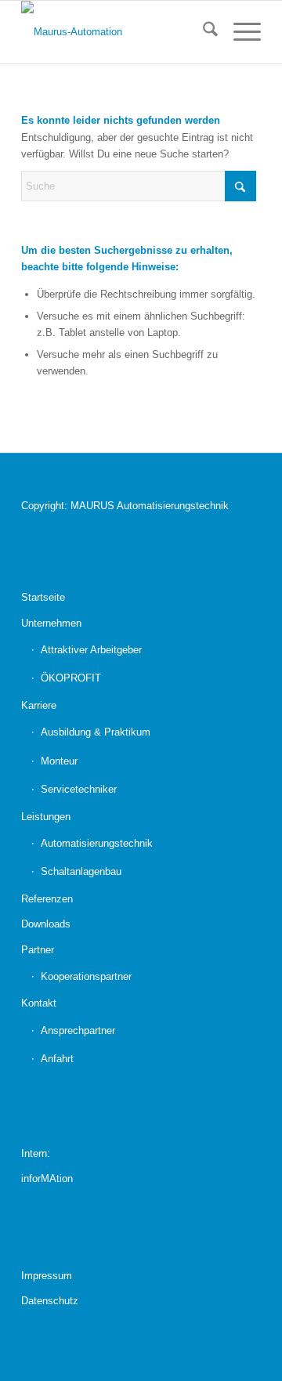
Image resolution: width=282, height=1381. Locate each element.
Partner (37, 950)
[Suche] (202, 32)
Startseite (43, 597)
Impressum (46, 1276)
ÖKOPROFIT (71, 678)
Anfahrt (57, 1059)
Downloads (45, 924)
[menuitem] (202, 32)
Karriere (38, 705)
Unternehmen (51, 623)
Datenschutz (49, 1301)
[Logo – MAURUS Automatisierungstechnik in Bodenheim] (117, 32)
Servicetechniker (79, 789)
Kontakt (38, 1003)
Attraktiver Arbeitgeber (91, 650)
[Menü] (239, 32)
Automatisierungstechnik (97, 843)
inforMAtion (47, 1178)
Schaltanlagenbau (81, 871)
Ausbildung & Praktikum (95, 732)
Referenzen (47, 899)
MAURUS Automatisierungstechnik (149, 506)
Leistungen (45, 816)
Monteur (59, 761)
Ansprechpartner (78, 1030)
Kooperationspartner (86, 976)
